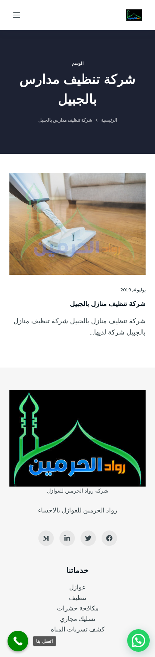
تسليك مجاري (78, 618)
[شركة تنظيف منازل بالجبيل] (77, 224)
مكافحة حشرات (78, 608)
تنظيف (78, 597)
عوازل (77, 587)
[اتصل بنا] (18, 641)
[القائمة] (16, 15)
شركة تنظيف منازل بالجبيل (108, 303)
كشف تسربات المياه (78, 629)
